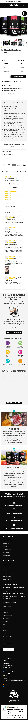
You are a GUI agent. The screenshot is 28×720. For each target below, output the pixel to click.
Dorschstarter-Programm (7, 615)
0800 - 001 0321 (7, 673)
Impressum (5, 633)
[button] (1, 5)
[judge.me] (18, 180)
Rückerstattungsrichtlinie (7, 636)
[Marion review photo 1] (7, 270)
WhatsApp (6, 675)
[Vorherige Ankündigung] (1, 1)
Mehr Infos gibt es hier (17, 589)
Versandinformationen (7, 606)
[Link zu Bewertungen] (3, 47)
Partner (4, 639)
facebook (6, 686)
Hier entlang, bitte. (12, 598)
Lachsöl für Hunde (6, 552)
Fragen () (15, 206)
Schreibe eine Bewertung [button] (14, 183)
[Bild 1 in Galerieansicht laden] (6, 42)
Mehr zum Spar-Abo (14, 332)
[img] (12, 216)
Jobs (4, 624)
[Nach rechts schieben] (26, 42)
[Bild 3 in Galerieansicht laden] (21, 42)
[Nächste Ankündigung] (26, 1)
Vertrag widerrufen (8, 649)
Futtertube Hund (6, 543)
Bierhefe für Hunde (6, 555)
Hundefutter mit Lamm (7, 573)
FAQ (3, 609)
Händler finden (5, 621)
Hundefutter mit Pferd (7, 570)
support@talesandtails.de (9, 671)
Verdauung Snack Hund (7, 540)
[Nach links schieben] (1, 42)
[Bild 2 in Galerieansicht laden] (14, 42)
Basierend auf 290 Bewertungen (11, 178)
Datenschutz (5, 630)
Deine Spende (5, 612)
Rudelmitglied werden (7, 642)
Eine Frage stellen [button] (14, 187)
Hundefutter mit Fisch (7, 567)
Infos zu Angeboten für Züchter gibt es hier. (15, 593)
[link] (9, 165)
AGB (3, 627)
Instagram (6, 684)
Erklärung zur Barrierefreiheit (8, 646)
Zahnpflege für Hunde (7, 579)
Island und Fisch (6, 618)
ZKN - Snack (5, 546)
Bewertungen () (8, 206)
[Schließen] (26, 707)
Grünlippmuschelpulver (7, 549)
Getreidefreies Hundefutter (8, 563)
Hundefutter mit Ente (7, 576)
